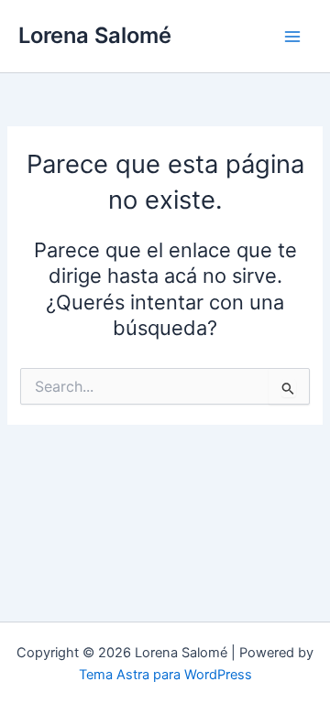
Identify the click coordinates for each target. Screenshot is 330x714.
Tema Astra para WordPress (165, 674)
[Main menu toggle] (292, 36)
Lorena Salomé (94, 35)
